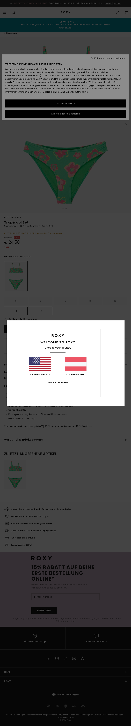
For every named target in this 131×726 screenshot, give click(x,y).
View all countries (58, 382)
